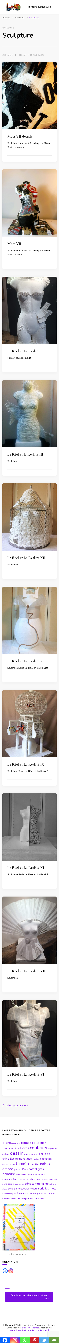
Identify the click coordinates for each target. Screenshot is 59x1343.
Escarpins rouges (21, 1159)
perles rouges (21, 1174)
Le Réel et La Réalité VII (26, 971)
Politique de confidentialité (35, 1330)
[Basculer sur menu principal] (4, 7)
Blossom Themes (30, 1327)
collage (26, 1143)
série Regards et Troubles (42, 1193)
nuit (49, 1164)
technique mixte (27, 1198)
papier (17, 1169)
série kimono (19, 1184)
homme (12, 1164)
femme (5, 1164)
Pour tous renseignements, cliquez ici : (30, 1297)
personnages (33, 1174)
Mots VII (14, 243)
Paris (25, 1169)
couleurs (38, 1148)
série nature (21, 1193)
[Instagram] (10, 1270)
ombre (7, 1168)
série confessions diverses (47, 1179)
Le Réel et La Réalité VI (25, 1074)
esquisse (36, 1159)
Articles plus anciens (15, 1105)
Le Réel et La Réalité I (24, 351)
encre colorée (31, 1154)
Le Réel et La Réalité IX (25, 764)
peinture (8, 1174)
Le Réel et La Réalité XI (25, 867)
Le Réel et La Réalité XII (26, 558)
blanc (6, 1143)
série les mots (47, 1189)
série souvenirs (9, 1198)
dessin (16, 1153)
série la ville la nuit (37, 1184)
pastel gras (36, 1169)
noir (43, 1163)
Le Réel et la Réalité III (25, 454)
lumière (23, 1163)
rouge (44, 1174)
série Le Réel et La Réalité (22, 1188)
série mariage (8, 1193)
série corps (8, 1183)
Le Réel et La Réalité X (25, 661)
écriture (41, 1198)
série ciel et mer (28, 1179)
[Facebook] (5, 1270)
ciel (18, 1143)
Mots (37, 1164)
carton (13, 1143)
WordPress (15, 1330)
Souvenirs (17, 1179)
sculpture (7, 1179)
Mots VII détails (19, 136)
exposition (46, 1159)
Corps (24, 1148)
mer (32, 1164)
